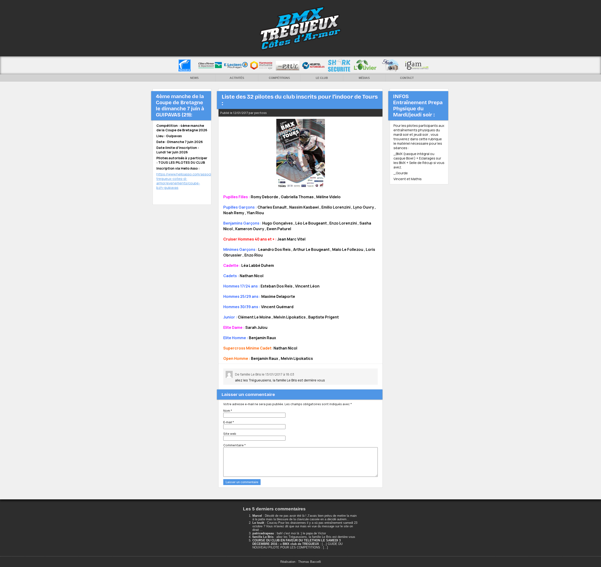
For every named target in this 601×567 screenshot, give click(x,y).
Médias (364, 78)
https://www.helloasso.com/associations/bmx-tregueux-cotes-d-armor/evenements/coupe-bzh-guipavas (193, 181)
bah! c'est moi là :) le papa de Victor (301, 533)
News (194, 78)
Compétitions (279, 78)
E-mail (228, 422)
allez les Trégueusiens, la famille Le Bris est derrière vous (315, 537)
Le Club (322, 78)
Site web (229, 433)
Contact (407, 78)
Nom (227, 410)
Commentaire (234, 445)
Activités (237, 78)
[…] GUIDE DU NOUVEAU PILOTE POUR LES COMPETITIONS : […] (297, 545)
